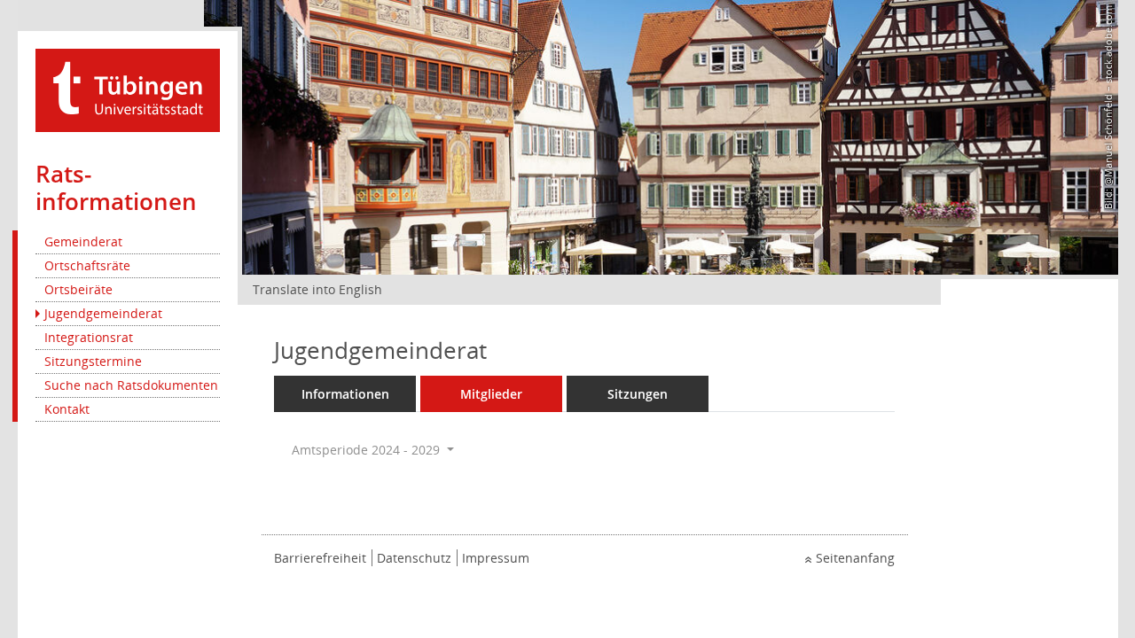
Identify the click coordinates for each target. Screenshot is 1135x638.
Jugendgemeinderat (103, 313)
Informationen (345, 393)
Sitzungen (637, 393)
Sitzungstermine (93, 361)
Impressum (495, 557)
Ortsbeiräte (78, 289)
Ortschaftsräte (87, 265)
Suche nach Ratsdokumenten (131, 385)
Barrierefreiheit (320, 557)
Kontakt (67, 409)
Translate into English (317, 289)
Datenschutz (414, 557)
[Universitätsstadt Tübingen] (127, 89)
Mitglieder (491, 393)
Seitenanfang (855, 557)
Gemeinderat (83, 241)
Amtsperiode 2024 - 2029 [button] (367, 449)
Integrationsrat (88, 337)
